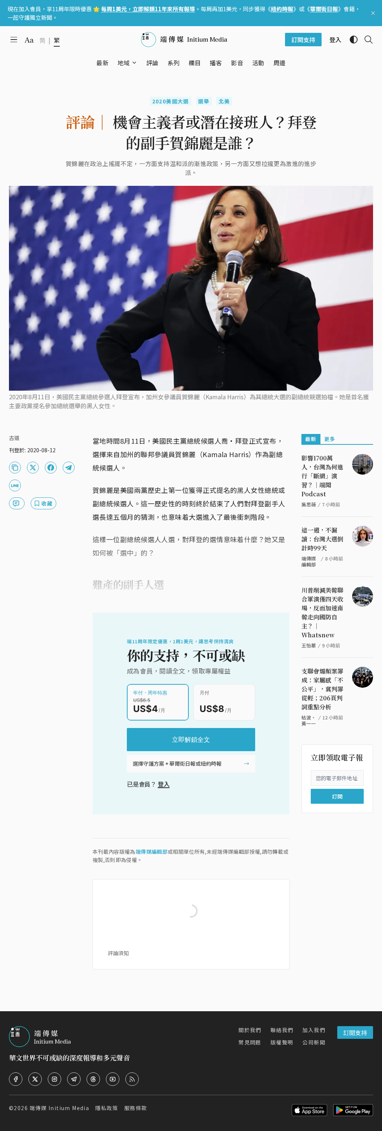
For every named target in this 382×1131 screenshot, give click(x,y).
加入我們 (313, 1030)
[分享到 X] (33, 468)
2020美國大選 (170, 101)
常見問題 (250, 1042)
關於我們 (250, 1030)
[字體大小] (29, 39)
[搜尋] (365, 39)
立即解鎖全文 (191, 739)
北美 (224, 101)
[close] (373, 13)
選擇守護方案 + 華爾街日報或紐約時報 (177, 763)
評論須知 (118, 953)
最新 (311, 439)
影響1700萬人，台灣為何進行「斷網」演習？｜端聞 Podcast (322, 476)
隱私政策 (106, 1108)
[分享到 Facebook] (51, 468)
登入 (164, 783)
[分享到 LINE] (15, 485)
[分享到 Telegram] (69, 468)
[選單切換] (134, 63)
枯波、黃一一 (308, 720)
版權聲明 (282, 1042)
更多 (330, 439)
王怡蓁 (308, 645)
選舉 (204, 101)
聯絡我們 (282, 1030)
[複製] (15, 468)
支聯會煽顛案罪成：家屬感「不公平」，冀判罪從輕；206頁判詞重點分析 (322, 689)
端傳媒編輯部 (151, 851)
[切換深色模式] (350, 39)
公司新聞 (313, 1042)
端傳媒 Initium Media (59, 1108)
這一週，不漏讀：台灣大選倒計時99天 (322, 539)
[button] (124, 63)
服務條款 (135, 1108)
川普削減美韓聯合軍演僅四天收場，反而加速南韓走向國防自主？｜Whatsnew (322, 612)
